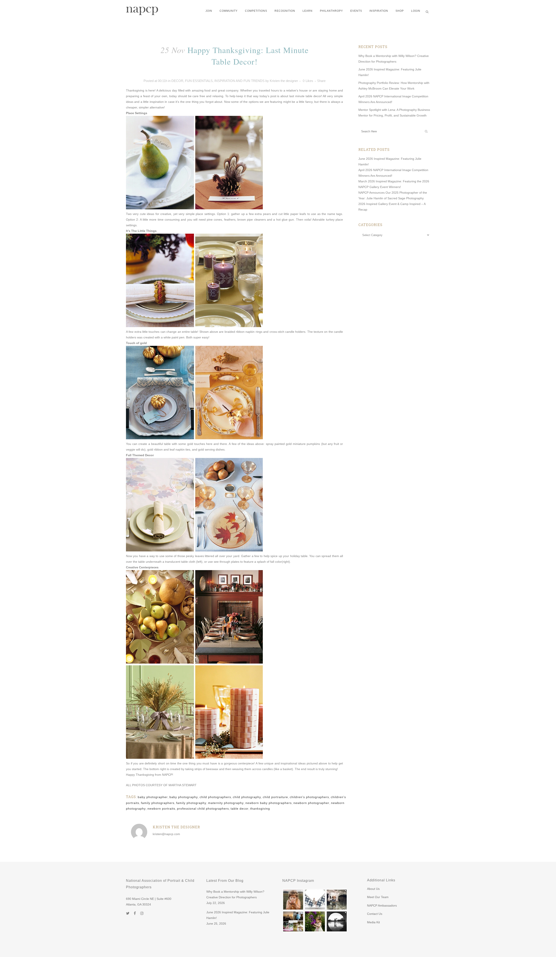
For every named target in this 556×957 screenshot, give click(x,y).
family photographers (157, 803)
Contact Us (374, 913)
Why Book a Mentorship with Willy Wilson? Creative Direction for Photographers (235, 894)
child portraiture (275, 797)
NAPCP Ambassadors (382, 905)
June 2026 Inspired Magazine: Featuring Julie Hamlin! (237, 915)
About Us (373, 888)
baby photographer (153, 797)
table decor (239, 808)
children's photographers (309, 797)
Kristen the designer (284, 81)
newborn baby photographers (268, 803)
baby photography (183, 797)
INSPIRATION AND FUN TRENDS (239, 81)
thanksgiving (260, 808)
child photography (247, 797)
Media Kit (373, 922)
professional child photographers (203, 808)
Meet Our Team (378, 897)
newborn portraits (161, 808)
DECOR (177, 81)
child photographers (215, 797)
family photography (191, 803)
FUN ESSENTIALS (199, 81)
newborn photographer (311, 803)
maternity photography (226, 803)
